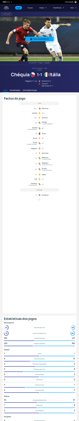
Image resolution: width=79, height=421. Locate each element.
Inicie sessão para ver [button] (41, 39)
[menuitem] (19, 8)
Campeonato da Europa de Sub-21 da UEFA (6, 8)
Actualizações (15, 90)
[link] (18, 8)
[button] (43, 8)
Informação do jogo (30, 90)
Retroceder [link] (7, 14)
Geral (5, 90)
